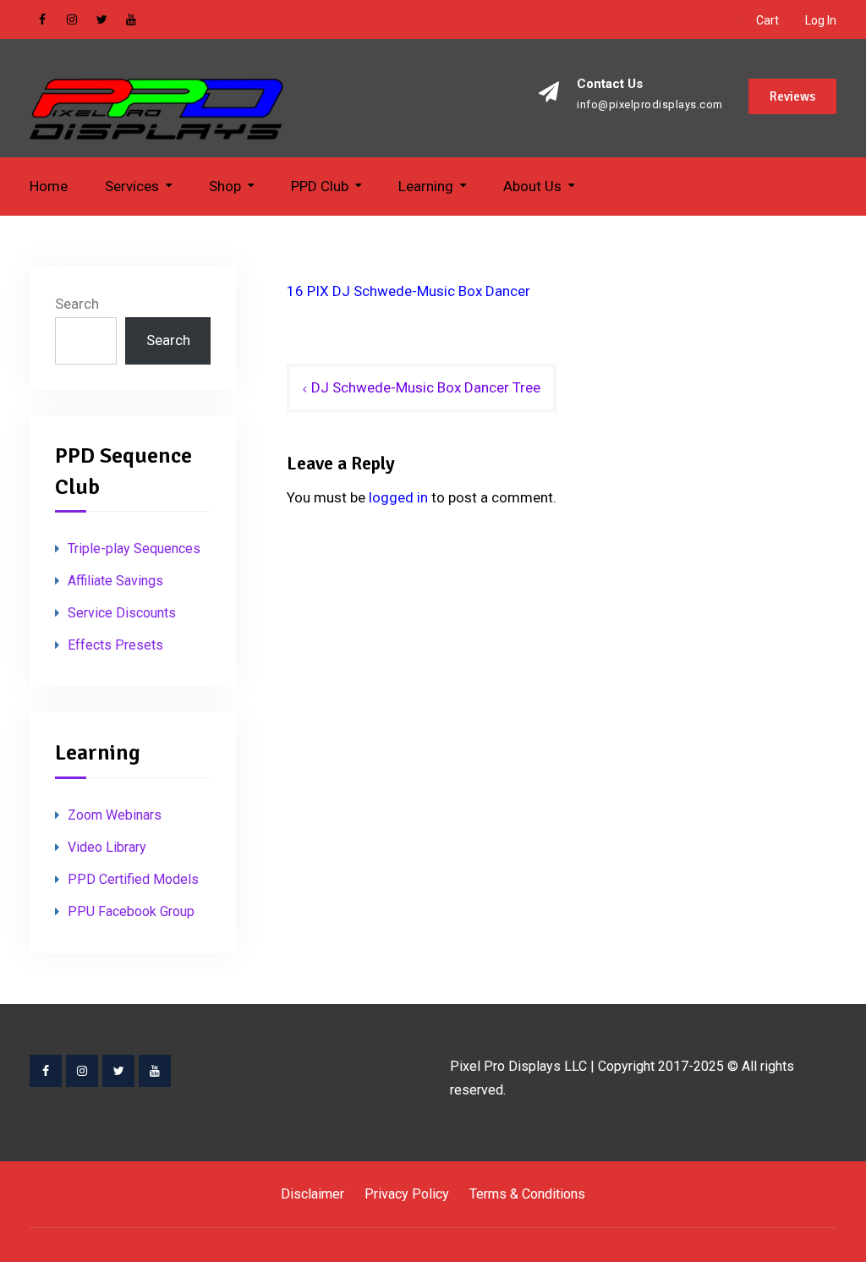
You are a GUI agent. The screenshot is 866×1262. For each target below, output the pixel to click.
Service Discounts (122, 613)
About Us (532, 186)
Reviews (792, 96)
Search (77, 303)
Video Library (107, 847)
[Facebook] (46, 1071)
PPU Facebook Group (131, 911)
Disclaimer (312, 1194)
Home (49, 186)
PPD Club (319, 186)
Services (132, 186)
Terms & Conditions (527, 1194)
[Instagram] (82, 1071)
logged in (398, 497)
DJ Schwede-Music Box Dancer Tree (425, 387)
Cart (767, 20)
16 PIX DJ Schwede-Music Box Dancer (408, 291)
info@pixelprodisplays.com (650, 105)
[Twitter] (118, 1071)
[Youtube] (155, 1071)
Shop (225, 186)
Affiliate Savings (115, 581)
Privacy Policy (406, 1194)
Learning (425, 186)
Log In (820, 20)
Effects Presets (115, 645)
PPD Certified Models (133, 879)
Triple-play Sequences (134, 548)
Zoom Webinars (115, 815)
